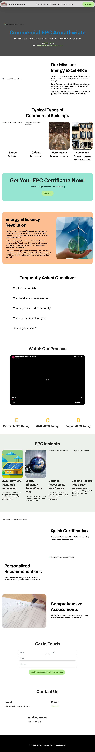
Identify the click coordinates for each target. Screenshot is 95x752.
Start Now (47, 193)
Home (37, 4)
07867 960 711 (49, 43)
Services (44, 4)
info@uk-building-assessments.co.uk (50, 45)
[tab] (47, 288)
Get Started (88, 4)
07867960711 (55, 706)
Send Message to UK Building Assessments (47, 672)
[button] (47, 288)
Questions (53, 4)
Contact (71, 4)
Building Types (62, 4)
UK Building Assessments (16, 4)
